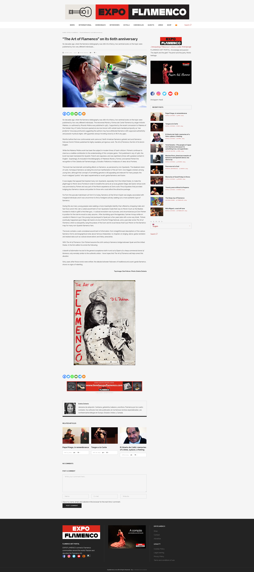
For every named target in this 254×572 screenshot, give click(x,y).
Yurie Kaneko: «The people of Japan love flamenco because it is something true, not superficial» (178, 147)
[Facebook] (64, 113)
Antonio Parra (170, 200)
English (155, 226)
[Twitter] (68, 113)
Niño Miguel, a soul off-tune (175, 208)
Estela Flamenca (72, 32)
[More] (84, 113)
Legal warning (159, 553)
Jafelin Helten (170, 151)
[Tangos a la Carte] (104, 435)
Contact (157, 535)
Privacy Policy (159, 556)
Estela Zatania (84, 52)
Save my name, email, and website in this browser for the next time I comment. (91, 502)
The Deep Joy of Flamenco (174, 198)
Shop (156, 531)
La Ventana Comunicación (140, 569)
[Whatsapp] (72, 113)
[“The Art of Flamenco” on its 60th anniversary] (70, 408)
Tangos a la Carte (99, 447)
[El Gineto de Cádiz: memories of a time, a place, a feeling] (133, 435)
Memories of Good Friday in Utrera (177, 177)
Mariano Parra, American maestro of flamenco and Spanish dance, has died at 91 (178, 157)
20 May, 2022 (68, 52)
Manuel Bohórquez (171, 168)
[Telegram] (80, 113)
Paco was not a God (172, 166)
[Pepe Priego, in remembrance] (76, 435)
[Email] (76, 113)
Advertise (157, 539)
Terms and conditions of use (164, 560)
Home (64, 32)
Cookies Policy (159, 549)
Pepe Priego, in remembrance (76, 447)
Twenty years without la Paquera (177, 187)
